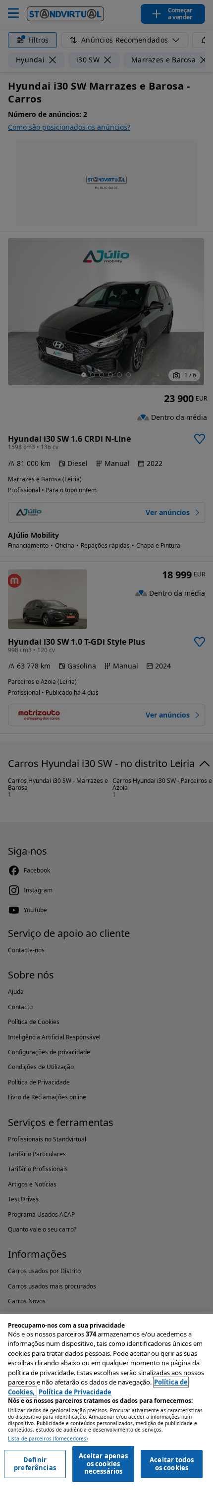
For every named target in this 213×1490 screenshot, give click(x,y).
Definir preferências (35, 1463)
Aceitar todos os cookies (172, 1463)
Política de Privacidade (75, 1391)
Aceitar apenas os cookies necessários (103, 1463)
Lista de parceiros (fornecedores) (48, 1439)
